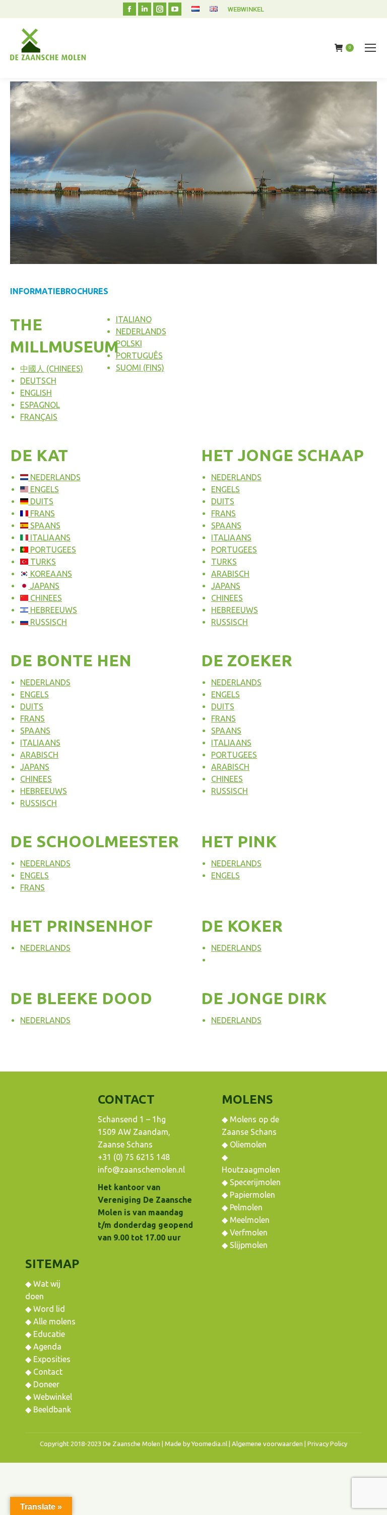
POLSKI (129, 343)
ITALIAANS (49, 537)
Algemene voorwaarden (267, 1443)
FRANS (41, 513)
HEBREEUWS (52, 609)
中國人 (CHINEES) (51, 368)
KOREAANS (50, 573)
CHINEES (45, 597)
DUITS (40, 501)
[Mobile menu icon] (370, 47)
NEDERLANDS (141, 331)
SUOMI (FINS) (140, 367)
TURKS (42, 561)
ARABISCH (230, 573)
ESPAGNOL (40, 404)
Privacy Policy (327, 1443)
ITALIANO (134, 319)
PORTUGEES (52, 549)
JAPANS (43, 585)
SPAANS (44, 525)
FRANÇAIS (38, 416)
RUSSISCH (47, 622)
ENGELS (43, 489)
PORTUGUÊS (139, 355)
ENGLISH (36, 392)
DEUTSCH (38, 380)
